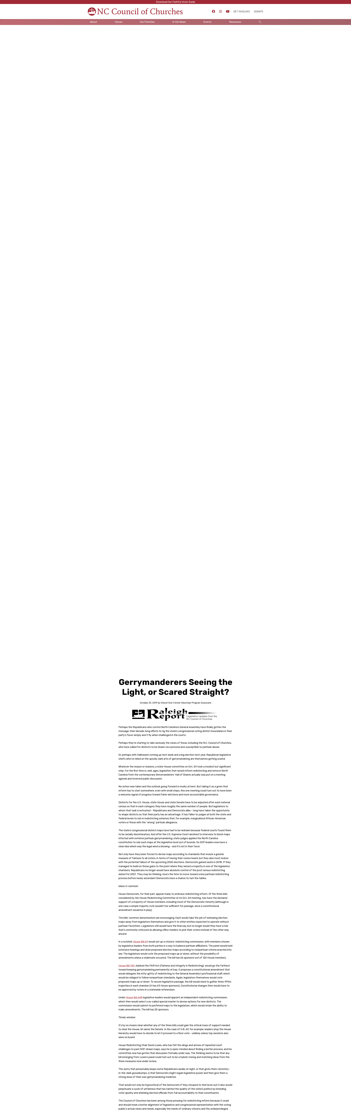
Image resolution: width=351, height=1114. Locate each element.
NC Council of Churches (140, 11)
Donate (258, 11)
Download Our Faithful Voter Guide (175, 1)
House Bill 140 (126, 965)
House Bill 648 (134, 997)
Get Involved (241, 11)
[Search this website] (260, 22)
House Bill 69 (140, 941)
